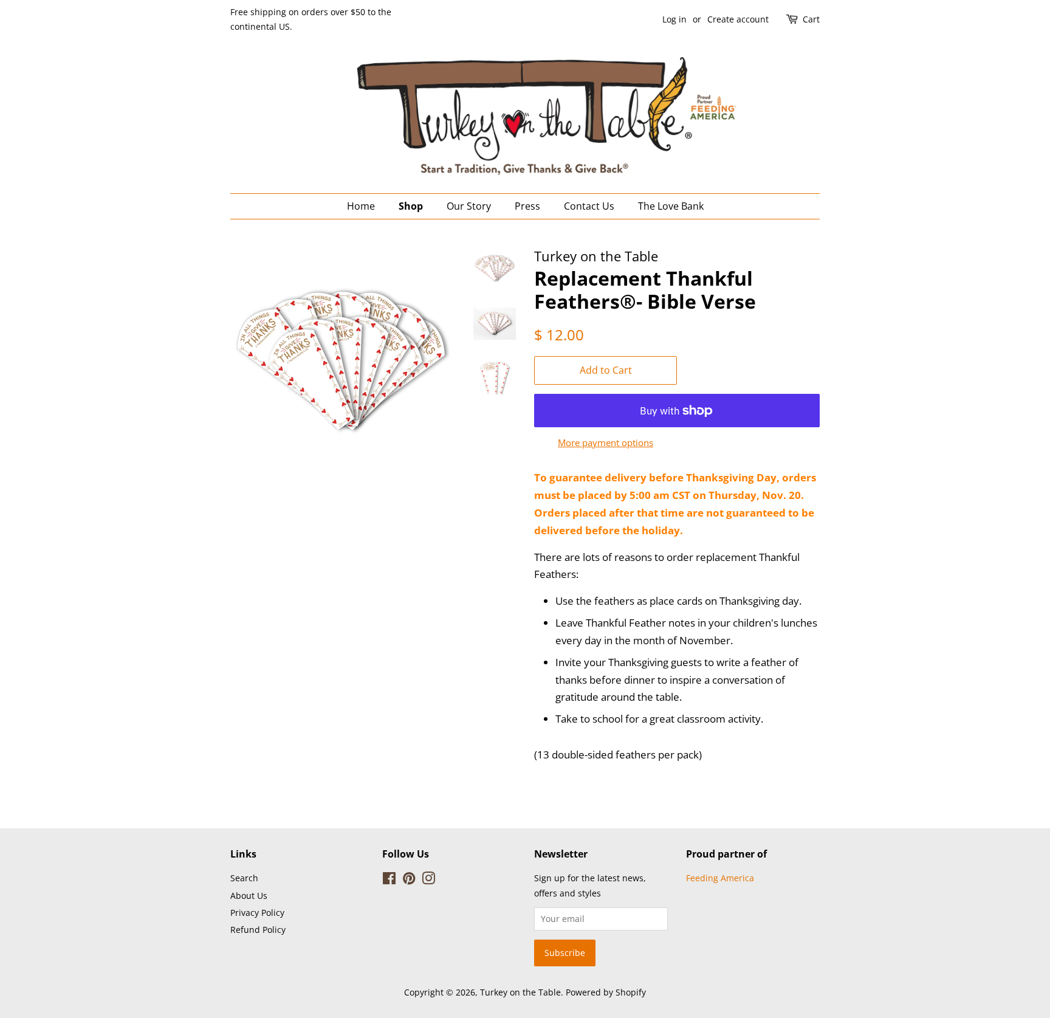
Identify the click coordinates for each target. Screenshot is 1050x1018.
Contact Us (589, 206)
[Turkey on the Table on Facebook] (389, 880)
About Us (248, 895)
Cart (811, 19)
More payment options (605, 442)
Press (527, 206)
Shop (411, 206)
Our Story (469, 206)
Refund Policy (258, 929)
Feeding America (720, 878)
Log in (674, 19)
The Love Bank (671, 206)
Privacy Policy (257, 912)
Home (361, 206)
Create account (738, 19)
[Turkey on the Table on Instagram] (428, 880)
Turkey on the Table (520, 992)
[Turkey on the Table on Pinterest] (409, 880)
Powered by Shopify (606, 992)
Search (244, 878)
